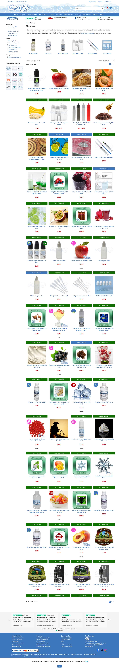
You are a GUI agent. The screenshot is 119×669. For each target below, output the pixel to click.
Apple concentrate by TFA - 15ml (59, 88)
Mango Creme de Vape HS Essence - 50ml (59, 477)
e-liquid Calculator (66, 639)
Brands (95, 15)
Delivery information (42, 639)
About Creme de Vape (18, 638)
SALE (102, 15)
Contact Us (107, 1)
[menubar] (59, 15)
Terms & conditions (17, 643)
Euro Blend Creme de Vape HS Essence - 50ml (104, 329)
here (86, 661)
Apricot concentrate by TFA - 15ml (104, 89)
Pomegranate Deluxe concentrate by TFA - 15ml (104, 227)
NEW (16, 15)
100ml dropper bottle (36, 296)
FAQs (62, 643)
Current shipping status (43, 638)
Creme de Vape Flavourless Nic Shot (37, 261)
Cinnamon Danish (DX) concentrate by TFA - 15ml (36, 158)
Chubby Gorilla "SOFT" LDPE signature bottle (81, 123)
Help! (62, 641)
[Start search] (102, 8)
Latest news (15, 641)
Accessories (87, 15)
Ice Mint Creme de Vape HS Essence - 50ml (37, 477)
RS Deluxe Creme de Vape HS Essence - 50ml (37, 585)
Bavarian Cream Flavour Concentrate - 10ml (59, 329)
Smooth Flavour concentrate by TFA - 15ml (37, 366)
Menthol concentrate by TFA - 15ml (37, 227)
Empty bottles (78, 53)
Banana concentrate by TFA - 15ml (37, 123)
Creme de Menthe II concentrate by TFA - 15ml (37, 192)
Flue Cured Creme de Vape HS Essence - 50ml (82, 366)
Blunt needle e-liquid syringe (104, 157)
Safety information (66, 645)
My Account (92, 1)
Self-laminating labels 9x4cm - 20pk (104, 192)
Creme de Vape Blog (66, 646)
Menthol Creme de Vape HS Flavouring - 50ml (82, 477)
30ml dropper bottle (59, 260)
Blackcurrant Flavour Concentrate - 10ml (59, 366)
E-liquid (22, 15)
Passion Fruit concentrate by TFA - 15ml (59, 227)
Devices (59, 15)
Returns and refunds (42, 643)
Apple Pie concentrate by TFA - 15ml (81, 89)
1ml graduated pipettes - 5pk (81, 296)
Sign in (100, 1)
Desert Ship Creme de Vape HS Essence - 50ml (37, 329)
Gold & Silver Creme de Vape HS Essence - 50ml (59, 403)
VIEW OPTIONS (59, 134)
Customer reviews (17, 639)
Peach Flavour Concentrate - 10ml (81, 548)
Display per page (31, 60)
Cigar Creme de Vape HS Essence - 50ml (82, 227)
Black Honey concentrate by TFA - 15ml (104, 123)
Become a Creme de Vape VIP (17, 1)
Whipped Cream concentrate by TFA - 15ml (104, 440)
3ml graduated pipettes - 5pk (59, 296)
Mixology (78, 15)
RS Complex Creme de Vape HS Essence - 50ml (104, 548)
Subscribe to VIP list (66, 638)
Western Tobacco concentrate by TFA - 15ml (59, 440)
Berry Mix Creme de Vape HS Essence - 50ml (59, 192)
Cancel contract (41, 645)
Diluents (48, 53)
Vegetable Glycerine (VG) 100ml (104, 510)
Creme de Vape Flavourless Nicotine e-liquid (81, 329)
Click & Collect (40, 641)
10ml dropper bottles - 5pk (104, 296)
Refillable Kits (32, 15)
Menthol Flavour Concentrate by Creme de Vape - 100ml (37, 511)
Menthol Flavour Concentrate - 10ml (104, 477)
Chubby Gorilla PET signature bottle (59, 123)
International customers (43, 646)
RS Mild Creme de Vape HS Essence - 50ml (82, 585)
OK (59, 666)
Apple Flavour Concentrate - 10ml (81, 260)
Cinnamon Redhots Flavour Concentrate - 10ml (37, 440)
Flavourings (33, 53)
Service (39, 636)
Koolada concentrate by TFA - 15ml (82, 403)
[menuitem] (17, 15)
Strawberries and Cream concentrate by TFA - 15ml (104, 366)
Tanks (52, 15)
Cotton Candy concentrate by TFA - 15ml (82, 158)
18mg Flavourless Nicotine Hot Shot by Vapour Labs (37, 89)
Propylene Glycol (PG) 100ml (36, 402)
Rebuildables (68, 15)
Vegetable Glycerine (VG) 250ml (37, 547)
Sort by (100, 60)
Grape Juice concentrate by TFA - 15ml (82, 192)
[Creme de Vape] (18, 8)
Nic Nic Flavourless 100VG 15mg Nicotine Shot (104, 585)
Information (17, 636)
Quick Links (65, 636)
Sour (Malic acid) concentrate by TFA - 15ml (59, 511)
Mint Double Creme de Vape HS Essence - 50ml (81, 511)
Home (28, 23)
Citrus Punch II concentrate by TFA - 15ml (59, 158)
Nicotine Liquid (63, 53)
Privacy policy (16, 645)
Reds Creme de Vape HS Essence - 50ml (59, 548)
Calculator (107, 53)
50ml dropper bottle (104, 260)
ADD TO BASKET (36, 100)
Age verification (16, 646)
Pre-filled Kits (43, 15)
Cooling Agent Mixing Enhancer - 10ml (82, 440)
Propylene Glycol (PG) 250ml (104, 402)
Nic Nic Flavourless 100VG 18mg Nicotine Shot (59, 585)
